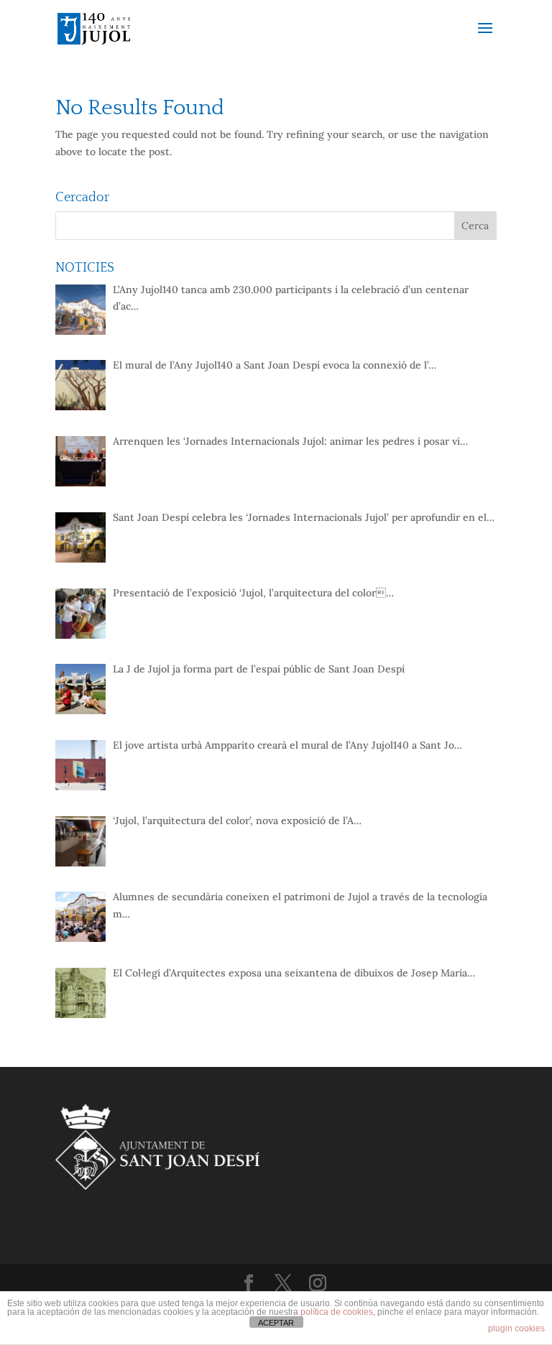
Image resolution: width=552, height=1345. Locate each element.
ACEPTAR (276, 1322)
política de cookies (336, 1312)
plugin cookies (516, 1328)
